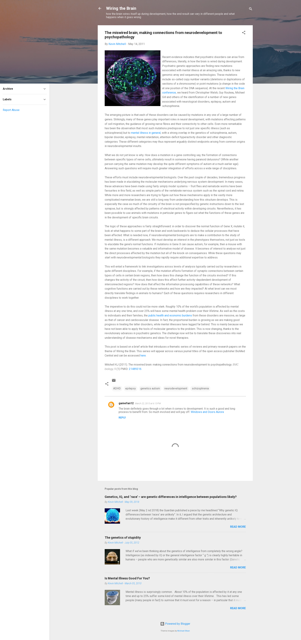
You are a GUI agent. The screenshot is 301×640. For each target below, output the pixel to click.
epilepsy (130, 388)
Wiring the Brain (121, 8)
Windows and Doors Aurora (207, 412)
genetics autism (150, 388)
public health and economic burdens (170, 315)
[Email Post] (114, 381)
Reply (122, 417)
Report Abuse (11, 110)
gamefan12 (126, 403)
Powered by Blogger (177, 623)
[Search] (251, 9)
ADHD (117, 388)
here (143, 355)
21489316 (135, 369)
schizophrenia (200, 388)
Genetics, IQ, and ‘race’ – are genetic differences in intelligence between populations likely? (171, 497)
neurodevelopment (175, 388)
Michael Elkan (183, 631)
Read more (238, 526)
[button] (244, 33)
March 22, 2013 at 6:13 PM (148, 403)
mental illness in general (146, 132)
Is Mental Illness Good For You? (127, 578)
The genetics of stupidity (123, 537)
